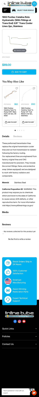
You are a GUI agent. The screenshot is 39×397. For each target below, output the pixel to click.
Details (5, 136)
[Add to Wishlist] (17, 88)
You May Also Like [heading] (13, 81)
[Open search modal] (4, 3)
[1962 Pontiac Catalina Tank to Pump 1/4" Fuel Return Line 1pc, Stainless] (28, 94)
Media (5, 212)
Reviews (17, 136)
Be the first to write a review (19, 239)
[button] (19, 239)
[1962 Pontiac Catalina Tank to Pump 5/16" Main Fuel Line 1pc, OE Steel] (11, 94)
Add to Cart (12, 122)
